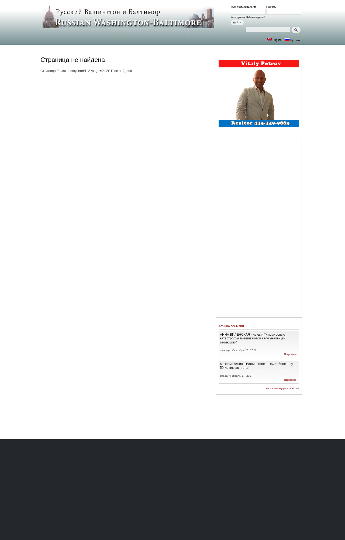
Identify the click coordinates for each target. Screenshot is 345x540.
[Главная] (128, 16)
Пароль (272, 6)
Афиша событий (231, 326)
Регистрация (238, 17)
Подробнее (290, 354)
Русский (295, 40)
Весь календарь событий (282, 388)
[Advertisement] (258, 226)
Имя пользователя (244, 6)
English (277, 40)
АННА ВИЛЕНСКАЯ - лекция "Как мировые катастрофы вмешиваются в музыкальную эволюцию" (252, 338)
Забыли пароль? (255, 17)
